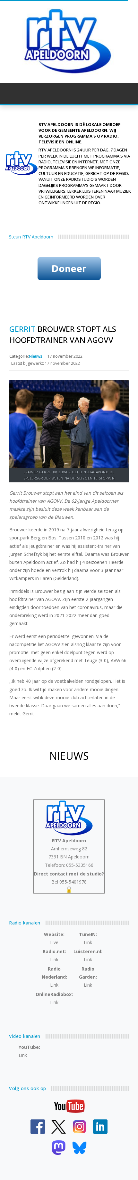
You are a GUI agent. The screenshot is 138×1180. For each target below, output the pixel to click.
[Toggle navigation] (122, 93)
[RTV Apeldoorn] (69, 41)
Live (54, 942)
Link (88, 942)
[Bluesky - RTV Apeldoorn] (79, 1147)
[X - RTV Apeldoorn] (58, 1126)
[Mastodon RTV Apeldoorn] (58, 1147)
